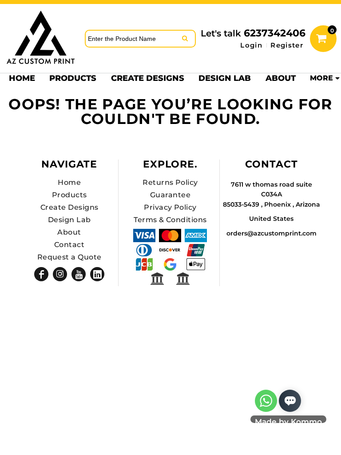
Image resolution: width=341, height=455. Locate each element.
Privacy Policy (170, 207)
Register (286, 45)
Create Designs (69, 207)
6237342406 (274, 33)
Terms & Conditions (170, 220)
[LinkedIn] (97, 274)
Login (251, 45)
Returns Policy (170, 182)
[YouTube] (78, 274)
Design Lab (69, 220)
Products (69, 195)
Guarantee (170, 195)
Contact (69, 244)
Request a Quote (69, 257)
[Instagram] (60, 274)
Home (69, 182)
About (69, 232)
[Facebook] (41, 274)
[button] (73, 77)
